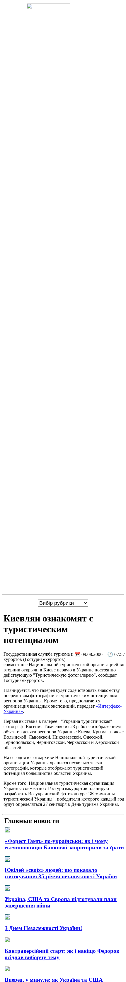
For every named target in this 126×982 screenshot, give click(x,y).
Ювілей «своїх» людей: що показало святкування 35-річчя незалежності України (61, 873)
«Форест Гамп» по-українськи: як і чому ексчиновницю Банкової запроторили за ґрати (64, 844)
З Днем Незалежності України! (43, 928)
